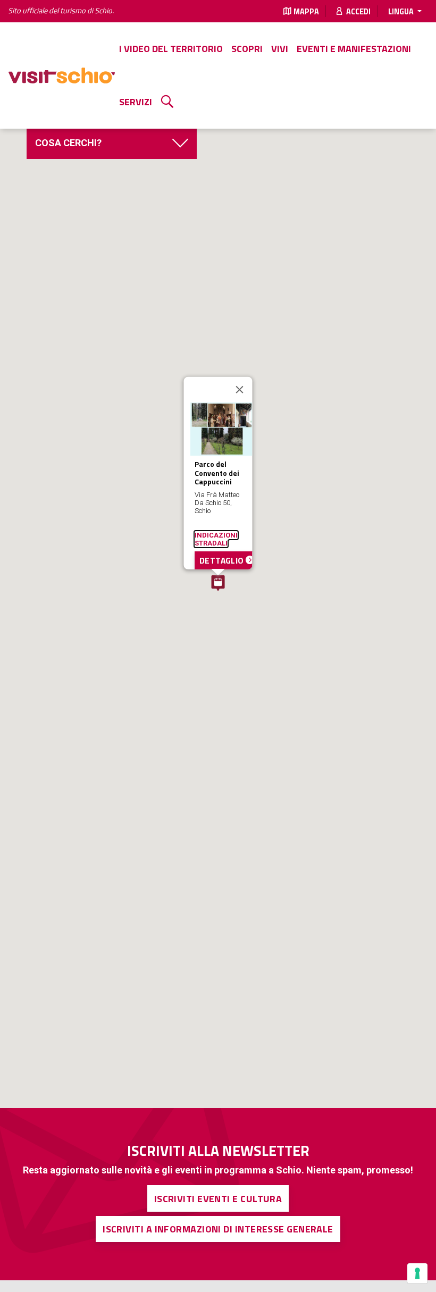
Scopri (247, 48)
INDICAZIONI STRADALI (216, 539)
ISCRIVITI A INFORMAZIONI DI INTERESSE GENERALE (218, 1229)
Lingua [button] (401, 12)
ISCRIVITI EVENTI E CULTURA (218, 1199)
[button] (218, 583)
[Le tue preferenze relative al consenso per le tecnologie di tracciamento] (417, 1273)
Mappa (306, 12)
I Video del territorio (171, 48)
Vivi (279, 48)
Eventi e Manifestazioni (354, 48)
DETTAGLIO (222, 559)
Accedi (358, 12)
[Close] (240, 389)
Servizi (135, 102)
